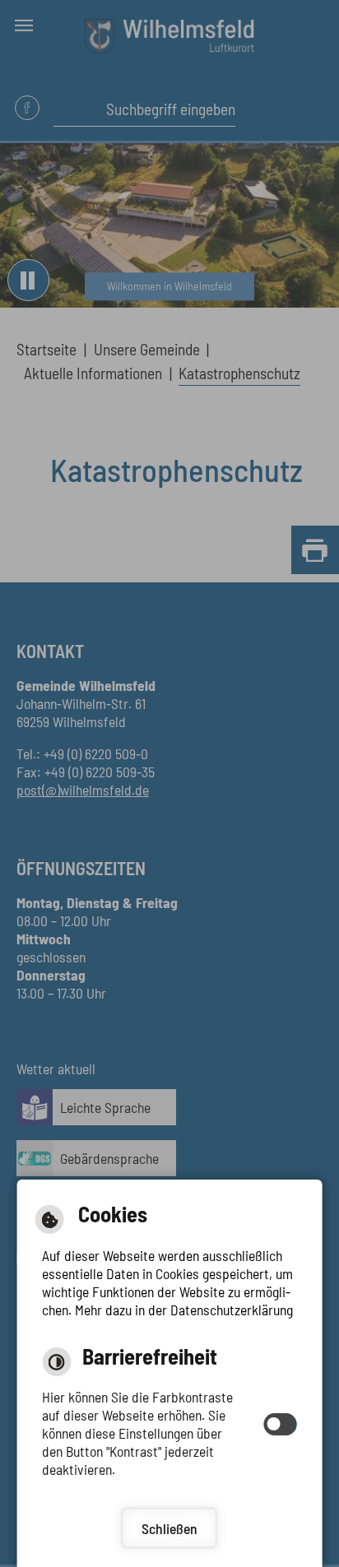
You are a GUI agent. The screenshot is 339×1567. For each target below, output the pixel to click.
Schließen (169, 1528)
